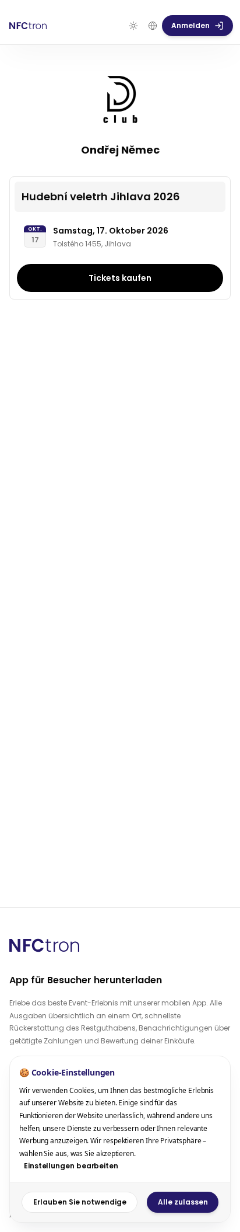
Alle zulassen (183, 1202)
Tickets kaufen (120, 278)
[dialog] (120, 1139)
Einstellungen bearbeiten (71, 1166)
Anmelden (190, 25)
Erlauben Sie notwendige (79, 1202)
